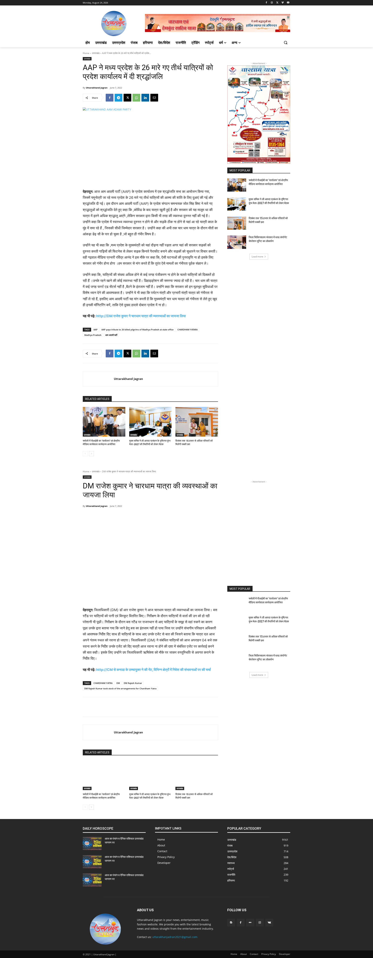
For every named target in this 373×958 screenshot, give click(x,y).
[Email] (154, 98)
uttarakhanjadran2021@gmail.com (174, 937)
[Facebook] (266, 3)
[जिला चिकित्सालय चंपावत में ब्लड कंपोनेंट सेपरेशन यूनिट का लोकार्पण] (236, 242)
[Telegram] (118, 98)
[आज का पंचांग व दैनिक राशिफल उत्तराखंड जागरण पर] (92, 843)
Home (86, 53)
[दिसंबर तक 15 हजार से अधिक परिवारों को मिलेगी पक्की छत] (196, 422)
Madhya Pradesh (92, 335)
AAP (95, 329)
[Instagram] (272, 3)
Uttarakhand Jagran (96, 87)
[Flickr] (250, 922)
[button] (285, 42)
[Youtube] (288, 3)
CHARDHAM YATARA (187, 329)
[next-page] (91, 453)
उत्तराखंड (95, 53)
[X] (277, 3)
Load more (257, 256)
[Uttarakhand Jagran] (98, 378)
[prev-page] (85, 453)
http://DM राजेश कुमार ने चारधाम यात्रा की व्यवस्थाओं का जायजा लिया (141, 316)
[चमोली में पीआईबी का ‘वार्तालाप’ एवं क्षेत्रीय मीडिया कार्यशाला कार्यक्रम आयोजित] (104, 422)
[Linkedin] (145, 98)
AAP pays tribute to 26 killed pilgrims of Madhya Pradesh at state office (137, 329)
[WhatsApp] (136, 98)
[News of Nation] (114, 23)
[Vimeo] (282, 3)
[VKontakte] (269, 922)
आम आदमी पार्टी (111, 335)
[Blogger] (231, 922)
